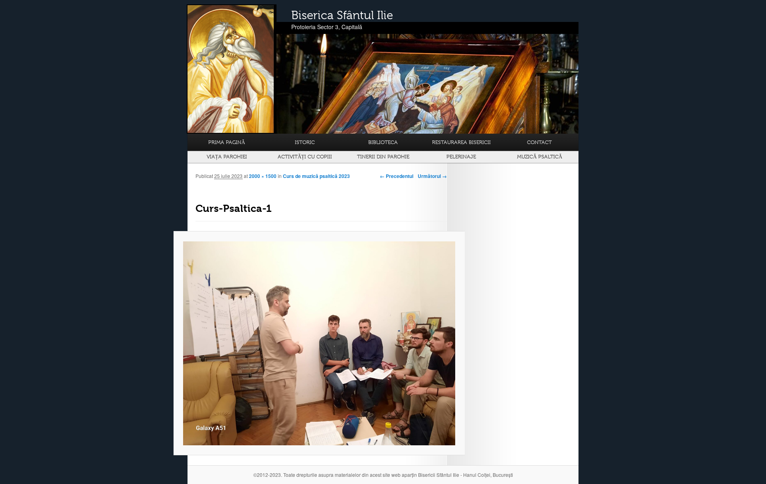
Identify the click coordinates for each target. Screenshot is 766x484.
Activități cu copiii (305, 157)
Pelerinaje (461, 157)
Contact (539, 142)
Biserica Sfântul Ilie (342, 15)
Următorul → (432, 176)
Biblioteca (383, 142)
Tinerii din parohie (383, 157)
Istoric (305, 142)
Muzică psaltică (539, 157)
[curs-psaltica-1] (319, 343)
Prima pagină (226, 142)
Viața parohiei (227, 157)
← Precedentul (396, 176)
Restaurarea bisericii (461, 142)
